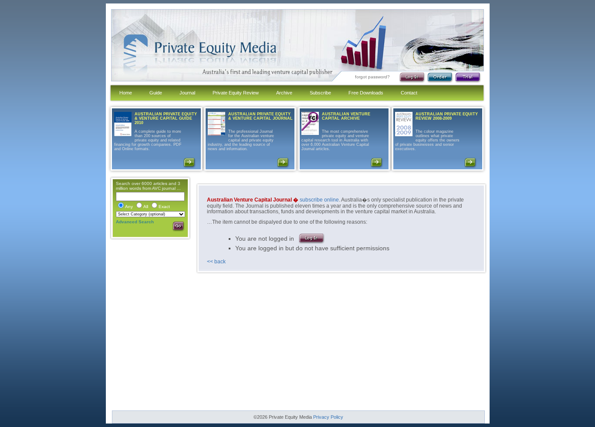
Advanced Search (135, 221)
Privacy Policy (328, 417)
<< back (216, 261)
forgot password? (372, 76)
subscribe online (319, 199)
